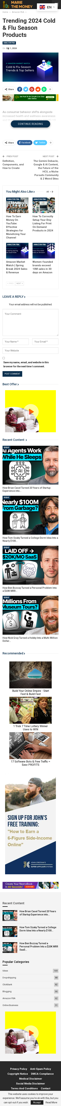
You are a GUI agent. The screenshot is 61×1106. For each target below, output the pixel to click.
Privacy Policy (18, 1068)
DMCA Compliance (42, 1073)
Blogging (7, 991)
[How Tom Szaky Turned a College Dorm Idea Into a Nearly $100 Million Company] (30, 515)
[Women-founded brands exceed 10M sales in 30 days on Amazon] (44, 250)
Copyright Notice (17, 1073)
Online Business (10, 1005)
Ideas (6, 447)
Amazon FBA (9, 43)
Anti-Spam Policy (40, 1068)
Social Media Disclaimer (30, 1083)
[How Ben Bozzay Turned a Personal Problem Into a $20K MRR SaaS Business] (30, 565)
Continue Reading (30, 124)
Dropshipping (9, 977)
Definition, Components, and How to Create (13, 164)
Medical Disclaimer (30, 1078)
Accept (37, 1102)
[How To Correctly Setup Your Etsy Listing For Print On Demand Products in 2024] (44, 205)
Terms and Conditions (24, 1088)
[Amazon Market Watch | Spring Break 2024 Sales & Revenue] (17, 250)
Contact (45, 1088)
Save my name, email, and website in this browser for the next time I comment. (26, 364)
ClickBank (7, 984)
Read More (51, 1102)
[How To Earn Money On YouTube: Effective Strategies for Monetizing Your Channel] (17, 205)
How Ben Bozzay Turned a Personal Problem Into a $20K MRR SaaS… (38, 946)
